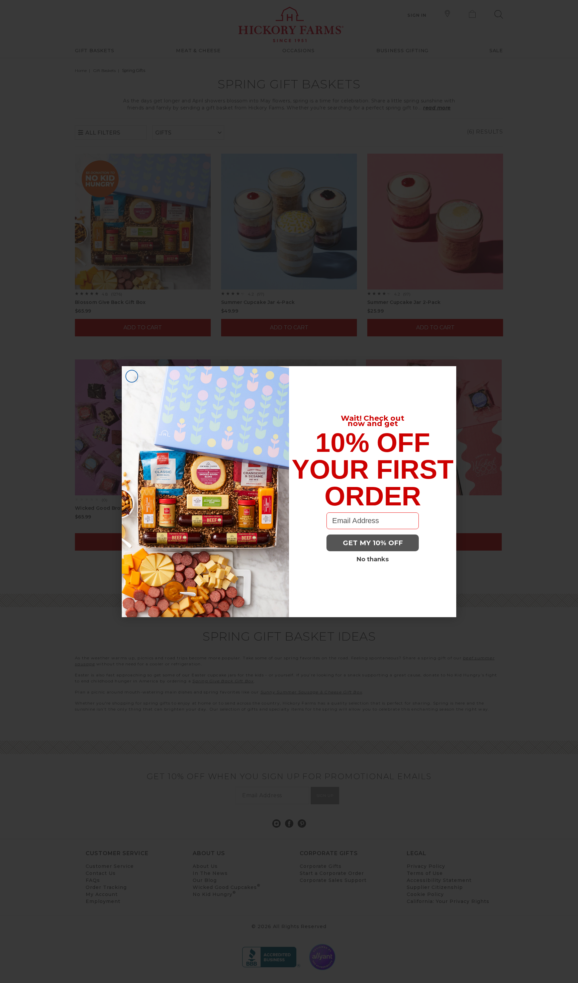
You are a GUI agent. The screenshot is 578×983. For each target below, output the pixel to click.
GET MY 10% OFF (373, 543)
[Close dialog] (132, 376)
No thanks (373, 559)
